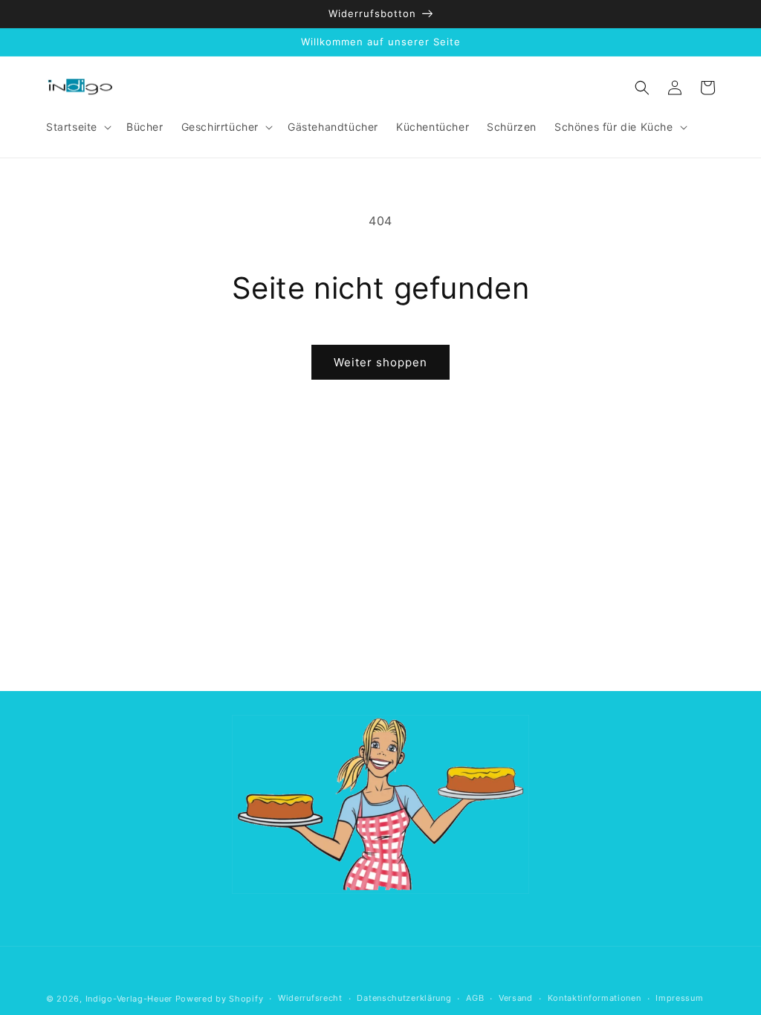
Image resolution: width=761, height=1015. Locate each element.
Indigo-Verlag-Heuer (128, 998)
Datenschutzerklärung (404, 998)
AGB (475, 998)
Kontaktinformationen (594, 998)
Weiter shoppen (380, 362)
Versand (516, 998)
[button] (77, 127)
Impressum (679, 998)
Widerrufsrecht (310, 998)
